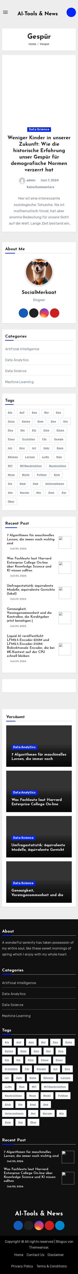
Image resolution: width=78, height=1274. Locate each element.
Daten (26, 421)
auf (22, 412)
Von (10, 492)
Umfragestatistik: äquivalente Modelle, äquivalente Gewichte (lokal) (31, 589)
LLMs (45, 457)
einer (11, 439)
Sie (10, 483)
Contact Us (35, 1255)
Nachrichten (57, 465)
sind (23, 483)
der (65, 421)
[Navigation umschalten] (5, 12)
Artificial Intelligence (22, 349)
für (44, 439)
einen (60, 430)
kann (60, 448)
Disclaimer (56, 1255)
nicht (26, 474)
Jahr (46, 448)
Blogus (61, 1242)
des (10, 430)
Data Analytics (17, 360)
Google (58, 439)
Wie (38, 492)
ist (34, 448)
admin (30, 180)
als (10, 412)
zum (51, 492)
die (22, 430)
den (53, 421)
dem (40, 421)
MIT (10, 465)
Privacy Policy (22, 1266)
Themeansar (38, 1247)
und (35, 483)
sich (57, 474)
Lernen (30, 457)
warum (24, 492)
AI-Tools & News (37, 14)
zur (64, 492)
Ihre (22, 448)
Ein (34, 430)
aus (34, 412)
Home (18, 1255)
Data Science (39, 129)
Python (42, 474)
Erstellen (28, 439)
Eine (46, 430)
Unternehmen (54, 483)
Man (59, 457)
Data (11, 421)
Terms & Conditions (51, 1266)
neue (11, 474)
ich (10, 448)
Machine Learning (19, 382)
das (58, 412)
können (13, 457)
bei (46, 412)
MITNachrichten (31, 465)
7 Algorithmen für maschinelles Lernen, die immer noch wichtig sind (30, 539)
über (11, 501)
